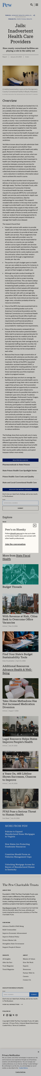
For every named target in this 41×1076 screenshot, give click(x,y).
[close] (34, 525)
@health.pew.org (16, 533)
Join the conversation (15, 544)
